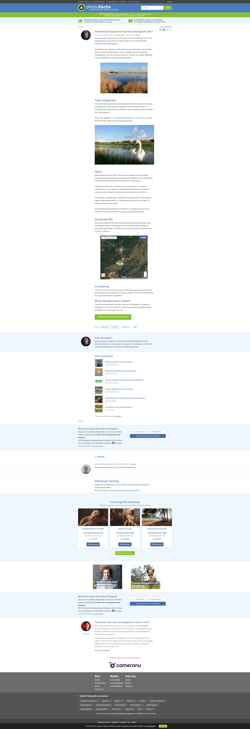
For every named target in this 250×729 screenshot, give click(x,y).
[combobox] (152, 8)
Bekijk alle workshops (125, 553)
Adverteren (128, 686)
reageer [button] (133, 464)
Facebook (115, 327)
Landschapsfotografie (103, 705)
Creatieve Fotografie (157, 701)
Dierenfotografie (121, 705)
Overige (150, 709)
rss (129, 722)
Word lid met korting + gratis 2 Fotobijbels (113, 14)
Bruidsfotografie (86, 709)
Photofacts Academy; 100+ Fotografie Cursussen (102, 20)
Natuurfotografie (86, 705)
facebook (123, 722)
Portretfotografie (136, 705)
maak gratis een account (131, 490)
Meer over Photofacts (102, 650)
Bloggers (128, 683)
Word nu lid (146, 14)
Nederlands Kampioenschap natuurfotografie (120, 371)
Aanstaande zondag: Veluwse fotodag (118, 407)
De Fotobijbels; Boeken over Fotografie (148, 20)
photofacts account (104, 722)
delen (135, 327)
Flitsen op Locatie (125, 529)
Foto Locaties (122, 1)
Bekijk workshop (93, 544)
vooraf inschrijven (135, 290)
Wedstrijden (168, 26)
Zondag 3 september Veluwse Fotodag (118, 362)
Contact (127, 680)
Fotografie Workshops (98, 1)
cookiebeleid (150, 726)
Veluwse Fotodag (126, 212)
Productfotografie (102, 709)
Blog (97, 676)
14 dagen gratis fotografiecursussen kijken (113, 317)
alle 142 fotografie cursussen (123, 713)
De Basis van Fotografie (89, 701)
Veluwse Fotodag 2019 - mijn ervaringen (119, 389)
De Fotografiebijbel (116, 686)
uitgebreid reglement (125, 121)
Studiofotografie (152, 705)
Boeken (97, 686)
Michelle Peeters (119, 35)
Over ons (130, 676)
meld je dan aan (115, 490)
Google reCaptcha (98, 446)
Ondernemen (117, 709)
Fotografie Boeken (111, 1)
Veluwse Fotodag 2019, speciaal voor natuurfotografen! (124, 380)
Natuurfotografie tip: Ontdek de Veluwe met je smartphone (125, 398)
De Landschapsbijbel (116, 683)
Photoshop (131, 701)
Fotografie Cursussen (84, 1)
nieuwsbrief (115, 722)
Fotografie (106, 701)
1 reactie (137, 35)
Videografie (129, 709)
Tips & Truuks (99, 689)
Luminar (142, 701)
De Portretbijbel (115, 680)
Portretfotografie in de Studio (93, 529)
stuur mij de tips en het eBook (147, 436)
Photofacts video (100, 683)
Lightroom (118, 701)
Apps (140, 709)
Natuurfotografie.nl (101, 38)
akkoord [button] (163, 726)
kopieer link (125, 327)
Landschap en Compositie (157, 529)
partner (134, 722)
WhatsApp (104, 327)
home (81, 27)
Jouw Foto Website (133, 1)
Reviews (97, 680)
